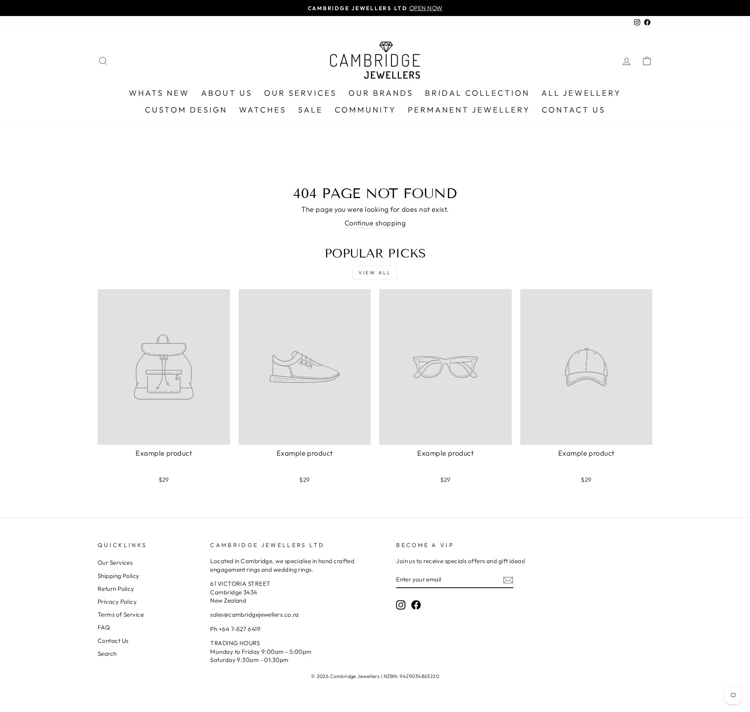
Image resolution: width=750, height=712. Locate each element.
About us (226, 93)
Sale (310, 109)
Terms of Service (121, 614)
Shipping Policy (118, 576)
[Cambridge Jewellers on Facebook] (416, 604)
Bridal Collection (477, 93)
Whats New (159, 93)
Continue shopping (375, 222)
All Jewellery (581, 93)
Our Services (300, 93)
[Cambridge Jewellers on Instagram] (400, 604)
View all (375, 272)
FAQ (104, 627)
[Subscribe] (508, 579)
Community (365, 109)
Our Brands (380, 93)
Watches (262, 109)
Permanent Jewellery (469, 109)
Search (107, 653)
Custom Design (186, 109)
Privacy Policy (117, 601)
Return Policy (116, 588)
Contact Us (573, 109)
